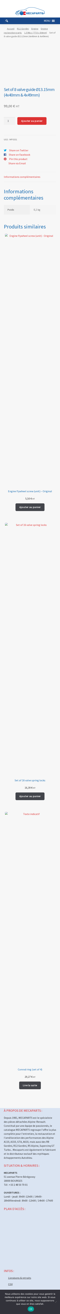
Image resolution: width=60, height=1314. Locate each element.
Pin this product (18, 159)
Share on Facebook (19, 154)
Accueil (10, 28)
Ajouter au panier (32, 120)
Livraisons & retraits (19, 1278)
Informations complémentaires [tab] (22, 176)
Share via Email (17, 163)
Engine (34, 28)
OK (30, 1309)
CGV (10, 1284)
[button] (47, 20)
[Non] (56, 1302)
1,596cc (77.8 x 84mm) (35, 32)
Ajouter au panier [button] (30, 507)
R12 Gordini (23, 28)
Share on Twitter (18, 150)
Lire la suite (30, 1085)
